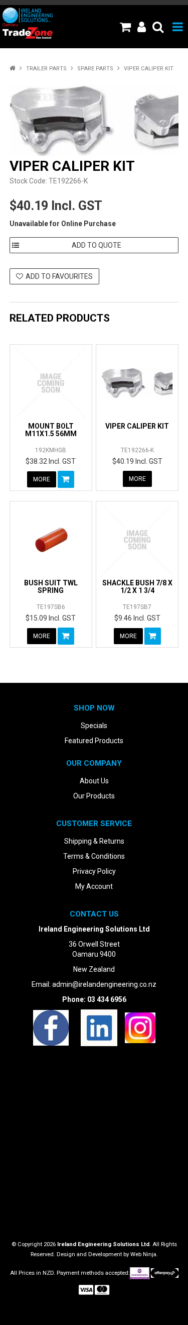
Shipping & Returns (94, 841)
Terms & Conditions (94, 856)
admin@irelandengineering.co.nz (104, 984)
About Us (94, 781)
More (41, 479)
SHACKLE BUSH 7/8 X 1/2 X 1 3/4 (137, 586)
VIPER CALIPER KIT (137, 426)
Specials (94, 726)
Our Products (94, 796)
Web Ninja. (144, 1254)
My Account (94, 886)
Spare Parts (95, 68)
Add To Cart (66, 479)
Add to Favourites (59, 276)
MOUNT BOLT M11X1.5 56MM (51, 430)
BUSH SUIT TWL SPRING (51, 586)
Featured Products (94, 741)
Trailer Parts (46, 68)
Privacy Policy (94, 871)
